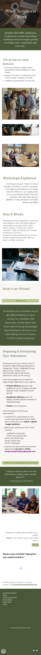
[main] (20, 14)
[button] (2, 2)
